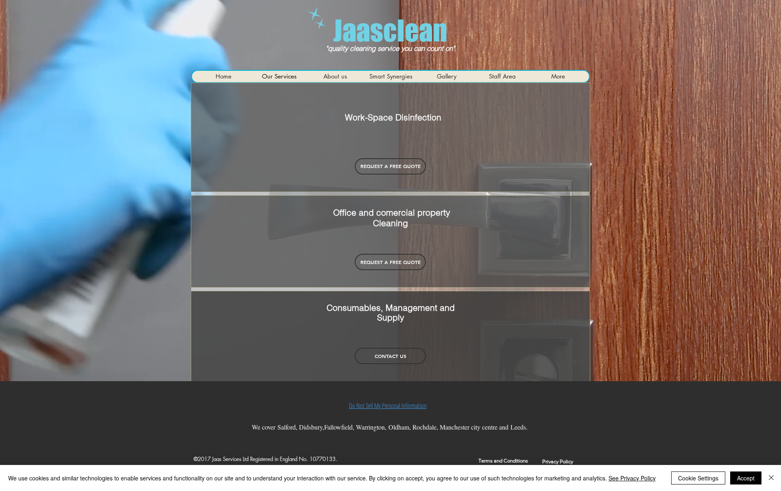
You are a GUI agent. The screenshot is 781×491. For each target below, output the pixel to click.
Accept (746, 478)
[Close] (771, 477)
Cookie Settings (698, 478)
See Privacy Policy (632, 478)
